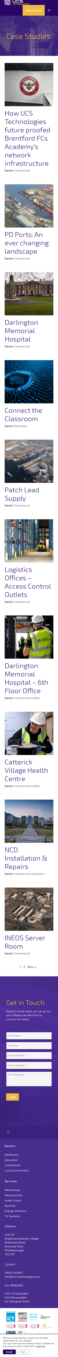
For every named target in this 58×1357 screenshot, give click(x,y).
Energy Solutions (15, 1210)
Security (10, 1205)
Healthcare (12, 1154)
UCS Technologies (16, 1293)
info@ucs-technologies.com (22, 1276)
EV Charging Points (17, 1301)
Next (32, 966)
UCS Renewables (16, 1297)
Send (12, 1096)
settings (41, 1346)
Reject (23, 1352)
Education (11, 1159)
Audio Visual (13, 1200)
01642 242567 (14, 1272)
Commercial (12, 1165)
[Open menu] (8, 1132)
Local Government (17, 1170)
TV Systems (12, 1216)
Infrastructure (13, 1195)
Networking (12, 1189)
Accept (9, 1352)
